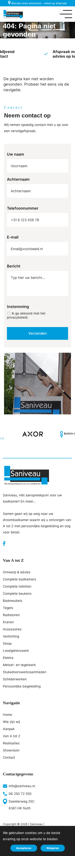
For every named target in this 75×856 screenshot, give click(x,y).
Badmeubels (12, 601)
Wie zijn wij (11, 722)
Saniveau (36, 824)
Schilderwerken (15, 679)
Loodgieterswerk (16, 651)
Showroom (11, 750)
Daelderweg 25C (21, 801)
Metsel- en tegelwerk (19, 665)
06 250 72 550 (20, 794)
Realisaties (11, 743)
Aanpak (9, 729)
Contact (9, 757)
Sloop (7, 643)
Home (7, 715)
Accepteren (23, 848)
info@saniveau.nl (22, 786)
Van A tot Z (11, 736)
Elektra (8, 658)
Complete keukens (17, 593)
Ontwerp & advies (16, 572)
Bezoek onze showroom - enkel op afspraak (39, 3)
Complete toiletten (17, 586)
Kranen (8, 622)
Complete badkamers (19, 579)
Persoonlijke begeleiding (22, 686)
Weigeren (52, 848)
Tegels (8, 608)
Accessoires (12, 629)
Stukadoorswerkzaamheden (24, 672)
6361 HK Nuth (20, 808)
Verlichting (11, 636)
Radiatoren (11, 615)
